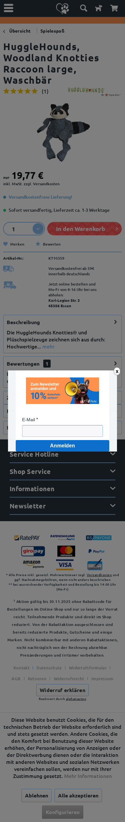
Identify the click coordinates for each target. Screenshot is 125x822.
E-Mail (28, 419)
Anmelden (62, 445)
